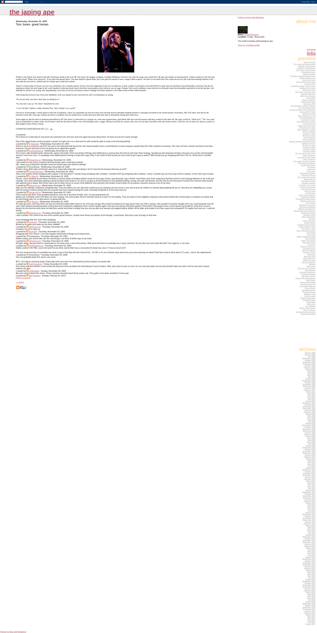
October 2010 (310, 472)
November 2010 (309, 473)
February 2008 (309, 412)
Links (311, 53)
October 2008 (310, 427)
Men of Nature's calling (306, 130)
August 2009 (310, 446)
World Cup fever (309, 90)
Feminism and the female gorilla (302, 76)
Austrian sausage (308, 274)
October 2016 (310, 605)
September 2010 (308, 470)
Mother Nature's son (307, 78)
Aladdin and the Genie (306, 126)
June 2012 (311, 509)
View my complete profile (249, 45)
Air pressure (310, 203)
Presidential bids (309, 300)
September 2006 (308, 381)
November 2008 (309, 429)
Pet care (312, 219)
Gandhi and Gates (308, 102)
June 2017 (311, 620)
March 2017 (310, 615)
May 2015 (311, 574)
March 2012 (310, 503)
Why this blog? (309, 62)
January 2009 (310, 433)
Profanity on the (306, 68)
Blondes (312, 264)
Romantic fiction (309, 243)
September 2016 (308, 604)
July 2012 (311, 511)
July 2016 (311, 600)
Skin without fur (309, 258)
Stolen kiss (311, 304)
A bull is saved (309, 296)
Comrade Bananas (308, 94)
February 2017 (309, 613)
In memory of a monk (307, 185)
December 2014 (309, 564)
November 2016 (309, 607)
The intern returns (308, 276)
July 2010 (311, 466)
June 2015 (311, 576)
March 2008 (310, 414)
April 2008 (311, 416)
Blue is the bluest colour (306, 231)
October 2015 (310, 583)
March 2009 (310, 436)
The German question (306, 163)
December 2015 (309, 587)
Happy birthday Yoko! (307, 227)
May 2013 (311, 529)
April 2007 (311, 394)
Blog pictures (310, 270)
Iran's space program (307, 195)
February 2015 (309, 568)
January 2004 (310, 353)
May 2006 (311, 373)
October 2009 (310, 449)
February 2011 (309, 479)
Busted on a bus (309, 136)
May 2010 (311, 462)
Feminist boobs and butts (305, 312)
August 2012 (310, 512)
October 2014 (310, 561)
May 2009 (311, 440)
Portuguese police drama (305, 199)
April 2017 (311, 617)
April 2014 (311, 550)
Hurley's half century (307, 308)
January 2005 (310, 355)
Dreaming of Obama (307, 207)
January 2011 (310, 477)
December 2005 (309, 364)
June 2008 (311, 420)
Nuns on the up (309, 310)
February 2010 (309, 457)
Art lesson (311, 167)
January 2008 (310, 410)
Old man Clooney (308, 262)
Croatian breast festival (306, 225)
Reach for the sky (308, 175)
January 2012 (310, 499)
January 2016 (310, 589)
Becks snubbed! (309, 132)
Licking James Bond (307, 282)
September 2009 (308, 447)
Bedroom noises (309, 114)
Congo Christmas (308, 250)
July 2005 (311, 356)
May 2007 (311, 395)
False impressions (308, 241)
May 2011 (311, 485)
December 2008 (309, 431)
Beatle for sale (309, 294)
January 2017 (310, 611)
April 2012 (311, 505)
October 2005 (310, 360)
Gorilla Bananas (36, 151)
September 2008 (308, 425)
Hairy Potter (310, 280)
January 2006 (310, 366)
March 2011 (310, 481)
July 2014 (311, 555)
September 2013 (308, 537)
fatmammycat (35, 160)
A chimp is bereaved (307, 187)
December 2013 (309, 542)
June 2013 (311, 531)
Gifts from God (309, 256)
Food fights (311, 233)
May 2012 (311, 507)
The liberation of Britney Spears (303, 106)
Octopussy (311, 169)
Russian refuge (309, 215)
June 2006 (311, 375)
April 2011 (311, 483)
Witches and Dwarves (306, 209)
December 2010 (309, 475)
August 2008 (310, 423)
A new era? (311, 171)
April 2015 (311, 572)
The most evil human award (304, 64)
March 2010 (310, 459)
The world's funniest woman (304, 161)
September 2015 (308, 581)
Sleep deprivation (308, 217)
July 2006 (311, 377)
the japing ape (32, 12)
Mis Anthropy (34, 276)
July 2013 (311, 533)
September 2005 (308, 358)
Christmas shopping (307, 173)
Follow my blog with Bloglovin (251, 17)
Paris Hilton (310, 98)
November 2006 (309, 384)
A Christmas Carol (308, 72)
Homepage (311, 49)
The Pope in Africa (308, 181)
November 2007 (309, 407)
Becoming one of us (307, 128)
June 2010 (311, 464)
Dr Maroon (33, 176)
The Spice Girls (309, 104)
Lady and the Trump (307, 112)
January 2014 (310, 544)
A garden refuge (309, 147)
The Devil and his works (306, 122)
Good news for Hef (308, 284)
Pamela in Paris (309, 149)
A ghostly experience (307, 272)
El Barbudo (34, 144)
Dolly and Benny (309, 139)
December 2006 (309, 386)
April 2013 (311, 527)
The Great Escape (308, 189)
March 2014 (310, 548)
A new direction (309, 137)
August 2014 (310, 557)
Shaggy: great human (306, 66)
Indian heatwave (309, 155)
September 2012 (308, 514)
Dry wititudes (310, 306)
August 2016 (310, 602)
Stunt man (311, 254)
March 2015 (310, 570)
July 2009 (311, 444)
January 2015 (310, 566)
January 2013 (310, 522)
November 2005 (309, 362)
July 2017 (311, 622)
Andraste (33, 222)
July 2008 (311, 421)
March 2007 (310, 392)
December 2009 (309, 453)
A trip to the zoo (309, 124)
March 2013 (310, 525)
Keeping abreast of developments (302, 141)
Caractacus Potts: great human (303, 86)
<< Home (20, 282)
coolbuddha (34, 271)
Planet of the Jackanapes (305, 278)
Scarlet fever (310, 193)
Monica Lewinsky (308, 100)
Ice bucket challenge (307, 286)
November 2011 (309, 496)
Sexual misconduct (308, 314)
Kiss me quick (310, 191)
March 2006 (310, 369)
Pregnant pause (309, 248)
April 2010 (311, 460)
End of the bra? (309, 221)
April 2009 (311, 438)
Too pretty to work (308, 229)
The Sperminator (308, 292)
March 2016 (310, 592)
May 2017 (311, 618)
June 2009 (311, 442)
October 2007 (310, 405)
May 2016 (311, 596)
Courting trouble (309, 151)
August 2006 (310, 379)
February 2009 (309, 434)
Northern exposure (308, 247)
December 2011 (309, 498)
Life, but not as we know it (305, 153)
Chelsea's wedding (308, 197)
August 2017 (310, 624)
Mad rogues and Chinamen (304, 211)
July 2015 (311, 577)
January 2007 (310, 388)
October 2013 (310, 538)
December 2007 (309, 408)
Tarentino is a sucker (307, 205)
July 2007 (311, 399)
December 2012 (309, 520)
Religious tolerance (307, 201)
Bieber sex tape (309, 260)
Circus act (311, 245)
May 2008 (311, 418)
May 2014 (311, 551)
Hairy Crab (311, 235)
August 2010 (310, 468)
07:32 (46, 129)
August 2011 (310, 490)
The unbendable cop (307, 118)
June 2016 (311, 598)
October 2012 (310, 516)
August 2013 (310, 535)
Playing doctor (309, 223)
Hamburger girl (309, 179)
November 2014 (309, 563)
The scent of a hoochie (306, 268)
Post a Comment (23, 278)
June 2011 (311, 486)
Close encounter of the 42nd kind (302, 110)
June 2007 (311, 397)
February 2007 (309, 390)
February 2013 (309, 524)
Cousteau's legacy (308, 120)
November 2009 (309, 451)
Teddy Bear (310, 302)
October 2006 (310, 382)
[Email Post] (50, 129)
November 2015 (309, 585)
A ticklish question (308, 183)
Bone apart (311, 266)
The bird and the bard (306, 108)
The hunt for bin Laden (306, 157)
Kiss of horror (310, 288)
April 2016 (311, 594)
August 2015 (310, 579)
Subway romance (308, 143)
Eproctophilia (310, 239)
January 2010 (310, 455)
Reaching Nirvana (308, 213)
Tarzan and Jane (308, 145)
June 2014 (311, 553)
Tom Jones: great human (305, 70)
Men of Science (309, 159)
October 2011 (310, 494)
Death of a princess (307, 96)
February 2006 (309, 368)
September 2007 (308, 403)
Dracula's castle (309, 134)
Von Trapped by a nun (306, 116)
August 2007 (310, 401)
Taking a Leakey (309, 74)
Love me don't (309, 84)
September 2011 (308, 492)
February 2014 (309, 546)
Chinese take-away (307, 298)
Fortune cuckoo (309, 252)
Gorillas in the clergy (307, 88)
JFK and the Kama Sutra (305, 82)
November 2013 (309, 540)
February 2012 (309, 501)
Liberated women (308, 290)
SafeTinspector (35, 264)
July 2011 (311, 488)
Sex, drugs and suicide (306, 177)
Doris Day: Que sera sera (305, 92)
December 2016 (309, 609)
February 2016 (309, 591)
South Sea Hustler (308, 165)
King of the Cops (308, 80)
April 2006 (311, 371)
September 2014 (308, 559)
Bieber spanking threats (306, 237)
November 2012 (309, 518)
